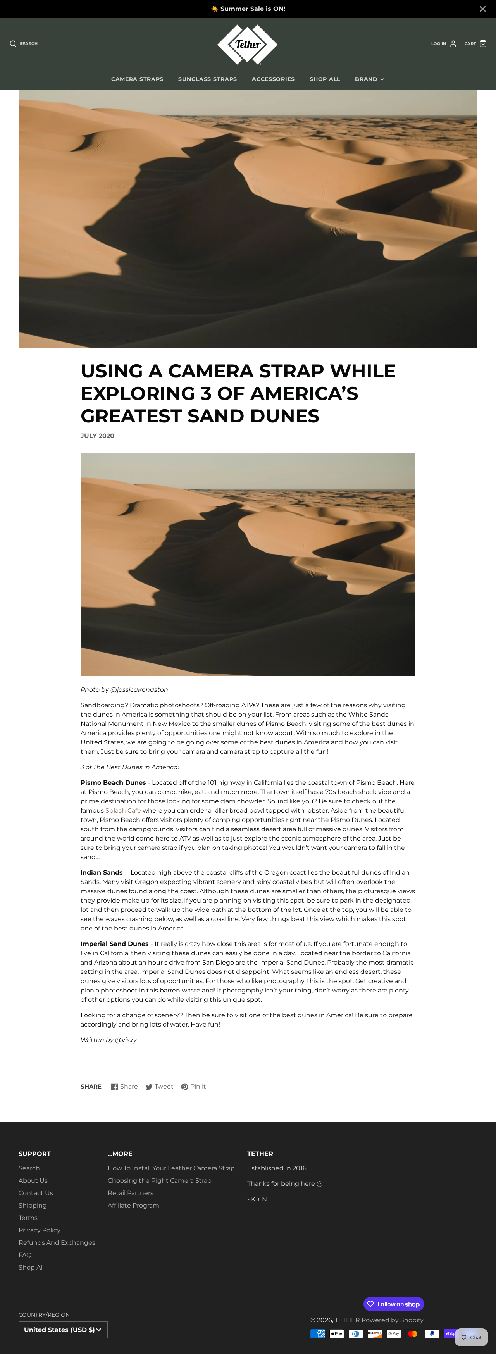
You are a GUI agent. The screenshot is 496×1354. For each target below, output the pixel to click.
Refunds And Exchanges (57, 1242)
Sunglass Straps (207, 79)
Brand (366, 79)
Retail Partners (130, 1193)
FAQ (25, 1255)
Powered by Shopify (393, 1320)
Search (29, 1168)
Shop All (31, 1267)
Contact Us (36, 1193)
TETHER (347, 1320)
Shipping (33, 1205)
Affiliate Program (133, 1205)
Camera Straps (137, 79)
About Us (33, 1180)
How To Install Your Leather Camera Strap (171, 1168)
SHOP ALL (325, 79)
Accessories (273, 79)
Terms (28, 1217)
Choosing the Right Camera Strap (160, 1180)
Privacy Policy (39, 1230)
